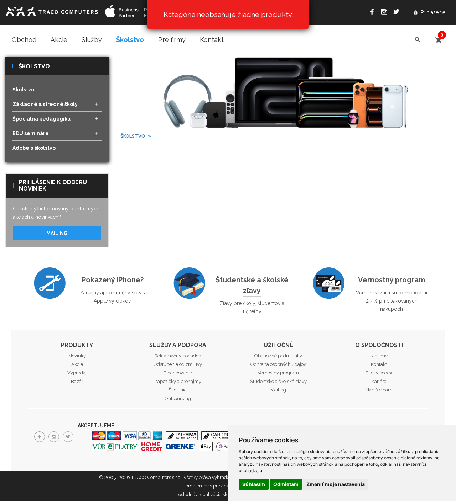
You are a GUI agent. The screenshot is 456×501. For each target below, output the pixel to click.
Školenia (178, 390)
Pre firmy (172, 39)
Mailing (57, 233)
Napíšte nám (379, 390)
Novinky (77, 355)
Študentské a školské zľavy (252, 285)
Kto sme (379, 355)
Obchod (24, 39)
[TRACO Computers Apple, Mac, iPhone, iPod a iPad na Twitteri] (398, 12)
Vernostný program (391, 280)
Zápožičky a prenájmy (177, 381)
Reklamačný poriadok (177, 355)
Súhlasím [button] (253, 484)
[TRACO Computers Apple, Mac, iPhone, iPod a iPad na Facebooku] (373, 12)
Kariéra (379, 381)
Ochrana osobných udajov (278, 364)
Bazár (77, 381)
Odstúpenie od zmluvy (178, 364)
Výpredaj (77, 372)
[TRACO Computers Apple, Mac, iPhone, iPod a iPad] (51, 10)
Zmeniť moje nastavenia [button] (335, 484)
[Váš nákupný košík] (438, 37)
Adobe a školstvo (34, 148)
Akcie (59, 39)
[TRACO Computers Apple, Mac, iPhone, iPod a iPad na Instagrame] (385, 12)
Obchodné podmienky (278, 355)
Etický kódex (379, 372)
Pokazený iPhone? (113, 280)
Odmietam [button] (286, 484)
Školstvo (130, 39)
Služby (92, 39)
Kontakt (212, 39)
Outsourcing (178, 398)
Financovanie (178, 372)
